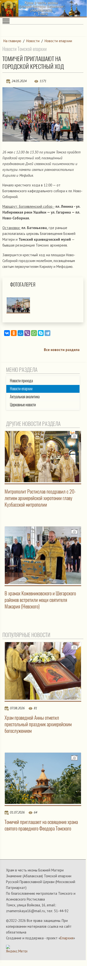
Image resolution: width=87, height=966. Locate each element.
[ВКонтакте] (7, 333)
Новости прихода (21, 380)
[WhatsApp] (34, 333)
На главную (12, 41)
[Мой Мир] (20, 333)
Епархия (66, 938)
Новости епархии (58, 41)
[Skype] (41, 333)
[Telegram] (47, 333)
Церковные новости (23, 404)
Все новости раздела (62, 349)
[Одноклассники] (14, 333)
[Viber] (27, 333)
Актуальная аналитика (25, 396)
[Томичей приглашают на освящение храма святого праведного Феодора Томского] (43, 778)
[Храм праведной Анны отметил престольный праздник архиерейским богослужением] (43, 671)
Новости (33, 41)
